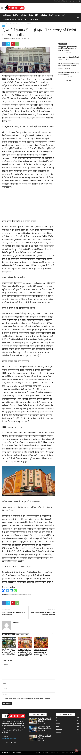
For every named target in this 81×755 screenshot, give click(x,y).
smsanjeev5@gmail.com (10, 738)
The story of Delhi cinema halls (15, 594)
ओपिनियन (43, 15)
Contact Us (33, 20)
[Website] (79, 1)
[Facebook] (70, 1)
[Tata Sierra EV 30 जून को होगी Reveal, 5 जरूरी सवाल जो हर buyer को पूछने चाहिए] (33, 729)
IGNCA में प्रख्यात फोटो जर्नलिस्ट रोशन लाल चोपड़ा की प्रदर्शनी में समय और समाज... (68, 65)
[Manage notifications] (76, 750)
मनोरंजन (57, 15)
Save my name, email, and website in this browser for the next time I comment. (27, 699)
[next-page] (54, 634)
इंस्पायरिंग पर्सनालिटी (9, 20)
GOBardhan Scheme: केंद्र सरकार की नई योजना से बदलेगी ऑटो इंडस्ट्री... (44, 719)
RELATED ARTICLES (8, 634)
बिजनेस (31, 15)
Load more (68, 80)
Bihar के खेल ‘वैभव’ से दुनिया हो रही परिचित (68, 57)
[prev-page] (52, 634)
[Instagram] (73, 1)
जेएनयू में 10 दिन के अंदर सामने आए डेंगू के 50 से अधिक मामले (13, 613)
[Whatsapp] (15, 590)
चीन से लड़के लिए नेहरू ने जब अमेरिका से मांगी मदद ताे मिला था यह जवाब (43, 613)
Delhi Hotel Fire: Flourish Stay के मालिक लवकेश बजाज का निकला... (44, 736)
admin (60, 53)
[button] (78, 17)
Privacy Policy (54, 753)
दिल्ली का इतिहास (28, 594)
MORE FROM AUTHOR (22, 634)
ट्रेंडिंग (37, 15)
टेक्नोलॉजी (23, 15)
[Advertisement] (28, 205)
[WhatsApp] (17, 44)
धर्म (63, 15)
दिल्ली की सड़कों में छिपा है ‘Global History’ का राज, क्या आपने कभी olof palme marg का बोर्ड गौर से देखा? (9, 651)
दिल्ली (51, 15)
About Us (22, 20)
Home (3, 24)
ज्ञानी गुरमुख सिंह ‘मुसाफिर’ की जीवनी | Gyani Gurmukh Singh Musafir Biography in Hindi (67, 48)
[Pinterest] (13, 44)
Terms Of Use (64, 753)
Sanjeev (5, 38)
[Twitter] (76, 1)
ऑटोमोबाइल (7, 15)
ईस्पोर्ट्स (15, 15)
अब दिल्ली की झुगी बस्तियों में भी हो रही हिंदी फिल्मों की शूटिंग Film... (68, 73)
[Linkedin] (11, 590)
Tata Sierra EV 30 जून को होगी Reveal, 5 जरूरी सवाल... (44, 727)
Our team (72, 753)
